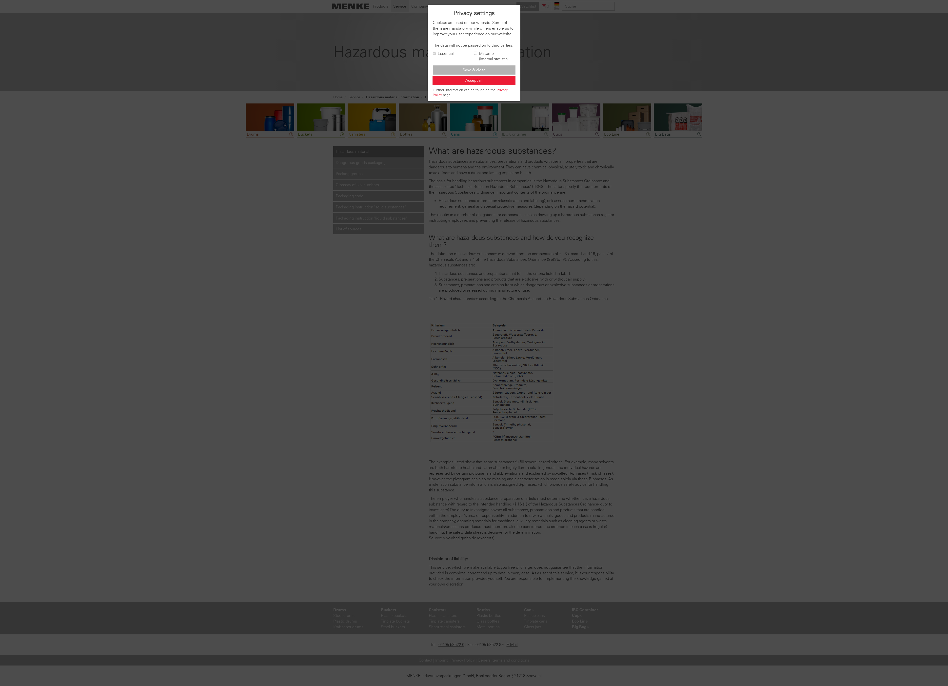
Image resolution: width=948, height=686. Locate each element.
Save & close (474, 69)
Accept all (474, 80)
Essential (446, 53)
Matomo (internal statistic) (494, 56)
